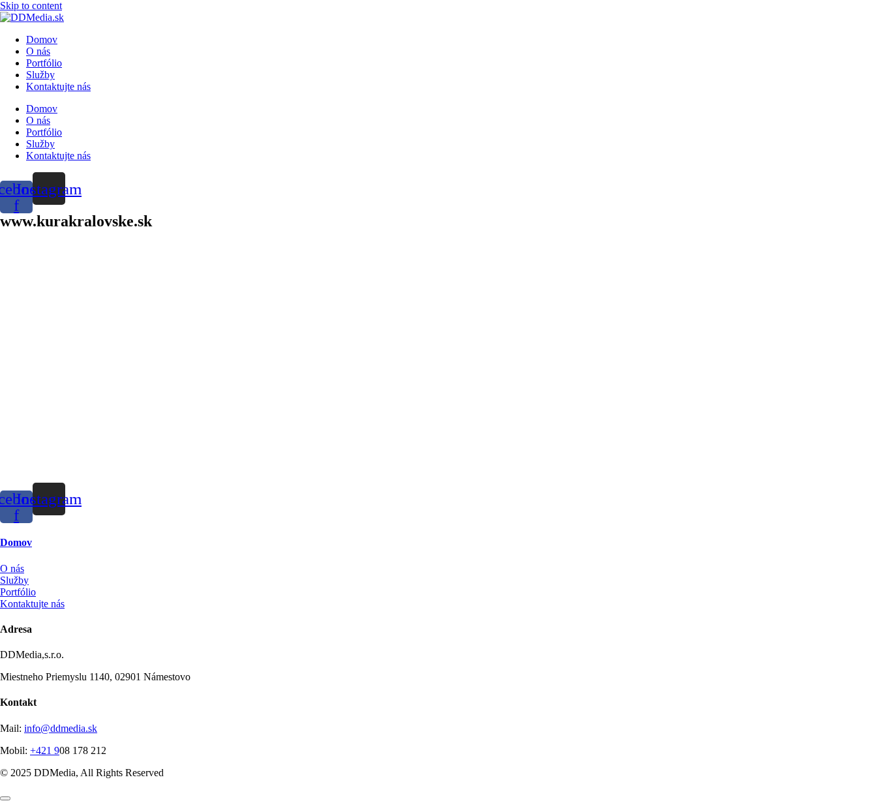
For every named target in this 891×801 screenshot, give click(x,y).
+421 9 (44, 750)
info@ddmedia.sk (60, 728)
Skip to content (31, 5)
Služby (40, 74)
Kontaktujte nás (58, 86)
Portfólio (44, 62)
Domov (41, 39)
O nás (38, 51)
